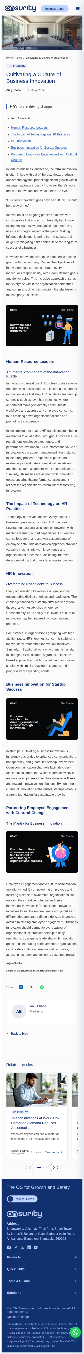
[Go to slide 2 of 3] (43, 1167)
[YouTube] (35, 1248)
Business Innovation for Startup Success (39, 147)
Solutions (14, 1292)
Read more (52, 1152)
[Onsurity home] (20, 8)
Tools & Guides (18, 1281)
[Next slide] (54, 1167)
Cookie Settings (18, 1316)
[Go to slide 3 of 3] (46, 1167)
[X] (22, 1248)
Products (14, 1257)
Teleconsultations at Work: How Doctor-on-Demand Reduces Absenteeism (35, 1123)
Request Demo (54, 8)
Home (10, 57)
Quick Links (16, 1269)
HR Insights (17, 66)
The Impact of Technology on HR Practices (40, 134)
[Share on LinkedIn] (21, 987)
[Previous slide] (30, 1167)
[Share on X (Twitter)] (31, 987)
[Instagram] (15, 1248)
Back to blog (19, 1033)
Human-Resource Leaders (29, 127)
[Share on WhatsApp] (42, 987)
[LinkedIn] (29, 1248)
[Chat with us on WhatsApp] (75, 1332)
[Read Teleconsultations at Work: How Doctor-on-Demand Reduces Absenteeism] (36, 1090)
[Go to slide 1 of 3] (39, 1167)
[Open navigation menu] (77, 8)
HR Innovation (21, 141)
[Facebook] (9, 1248)
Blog (19, 57)
